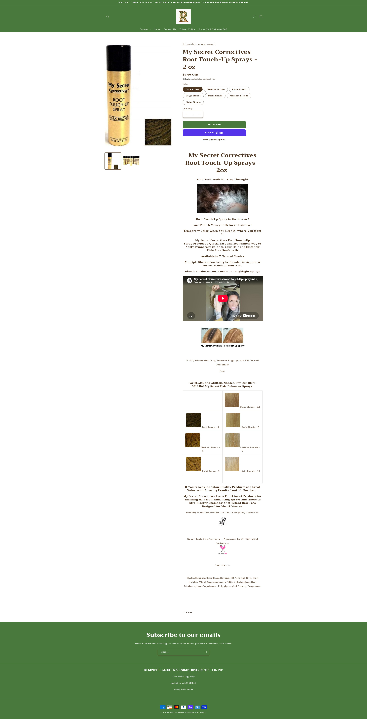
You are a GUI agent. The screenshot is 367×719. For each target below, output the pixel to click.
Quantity (187, 108)
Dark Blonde (215, 95)
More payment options (214, 139)
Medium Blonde (239, 95)
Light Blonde (193, 102)
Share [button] (189, 612)
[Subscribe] (206, 652)
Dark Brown (193, 89)
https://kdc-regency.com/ (178, 712)
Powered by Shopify (197, 712)
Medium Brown (216, 89)
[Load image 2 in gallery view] (131, 161)
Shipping (187, 79)
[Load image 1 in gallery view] (113, 161)
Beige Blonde (193, 95)
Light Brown (239, 89)
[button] (108, 16)
